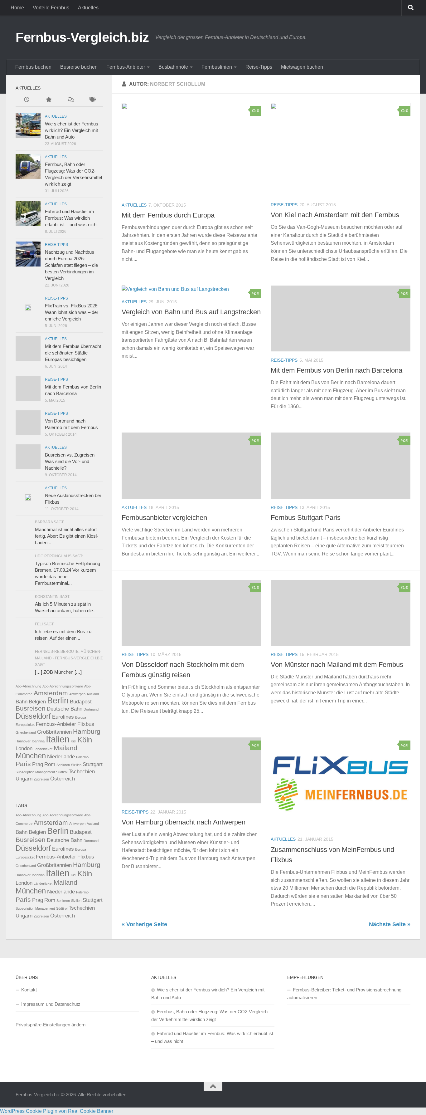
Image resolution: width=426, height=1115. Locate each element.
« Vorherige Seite (144, 924)
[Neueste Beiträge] (26, 100)
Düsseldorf (33, 716)
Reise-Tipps (258, 67)
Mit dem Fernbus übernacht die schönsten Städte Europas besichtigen (73, 353)
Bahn (21, 702)
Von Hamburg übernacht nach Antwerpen (183, 822)
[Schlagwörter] (92, 100)
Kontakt (29, 989)
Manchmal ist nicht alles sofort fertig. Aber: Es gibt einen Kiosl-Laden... (66, 536)
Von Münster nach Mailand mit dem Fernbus (337, 664)
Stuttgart (93, 764)
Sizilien (76, 765)
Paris (23, 763)
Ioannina (38, 741)
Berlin (58, 700)
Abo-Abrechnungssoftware (62, 686)
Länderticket (43, 749)
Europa (80, 717)
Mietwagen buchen (302, 67)
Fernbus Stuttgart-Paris (306, 517)
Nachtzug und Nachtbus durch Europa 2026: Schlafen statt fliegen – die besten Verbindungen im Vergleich (71, 265)
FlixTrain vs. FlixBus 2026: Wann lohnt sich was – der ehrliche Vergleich (72, 312)
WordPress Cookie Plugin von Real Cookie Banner (56, 1111)
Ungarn (24, 779)
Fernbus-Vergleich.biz (82, 37)
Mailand (65, 747)
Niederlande (61, 757)
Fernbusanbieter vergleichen (164, 517)
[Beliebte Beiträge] (48, 100)
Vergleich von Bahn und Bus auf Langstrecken (191, 312)
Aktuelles (88, 7)
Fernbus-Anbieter (125, 67)
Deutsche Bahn (64, 709)
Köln (84, 740)
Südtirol (61, 772)
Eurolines (63, 717)
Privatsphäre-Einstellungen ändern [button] (50, 1024)
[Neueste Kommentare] (70, 100)
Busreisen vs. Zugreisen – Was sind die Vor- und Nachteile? (71, 461)
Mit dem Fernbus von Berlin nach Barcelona (336, 370)
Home (17, 7)
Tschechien (82, 772)
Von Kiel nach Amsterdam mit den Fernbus (335, 215)
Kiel (73, 741)
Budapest (81, 702)
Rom (49, 764)
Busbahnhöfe (173, 67)
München (31, 755)
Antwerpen (77, 694)
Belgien (37, 702)
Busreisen (31, 708)
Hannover (23, 741)
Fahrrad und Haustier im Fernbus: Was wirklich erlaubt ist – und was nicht (71, 218)
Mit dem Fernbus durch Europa (168, 215)
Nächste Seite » (389, 924)
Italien (58, 739)
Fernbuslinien (216, 67)
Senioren (63, 765)
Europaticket (25, 724)
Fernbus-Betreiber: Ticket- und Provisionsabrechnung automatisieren (344, 993)
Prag (37, 764)
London (24, 748)
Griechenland (26, 732)
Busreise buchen (79, 67)
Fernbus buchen (33, 67)
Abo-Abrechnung (28, 686)
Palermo (82, 757)
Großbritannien (54, 732)
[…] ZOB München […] (58, 672)
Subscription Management (35, 772)
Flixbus (85, 724)
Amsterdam (51, 693)
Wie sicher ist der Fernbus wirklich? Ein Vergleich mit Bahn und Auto (71, 130)
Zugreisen (41, 779)
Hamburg (86, 731)
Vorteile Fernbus (51, 7)
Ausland (93, 694)
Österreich (62, 779)
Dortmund (91, 709)
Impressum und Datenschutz (50, 1004)
